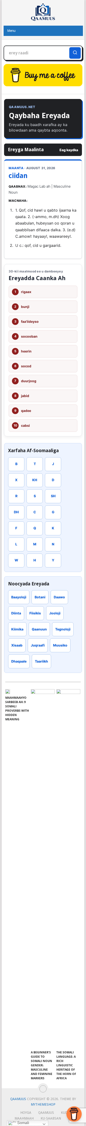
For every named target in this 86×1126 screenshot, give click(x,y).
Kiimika (17, 629)
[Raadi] (75, 53)
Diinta (16, 613)
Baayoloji (18, 597)
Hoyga (25, 1112)
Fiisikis (35, 613)
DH (16, 512)
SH (53, 496)
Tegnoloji (62, 629)
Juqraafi (38, 645)
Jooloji (54, 613)
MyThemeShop (43, 1104)
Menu (11, 31)
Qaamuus (18, 1099)
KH (34, 480)
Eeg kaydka (68, 150)
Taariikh (41, 661)
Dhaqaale (19, 661)
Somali (22, 1123)
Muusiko (60, 645)
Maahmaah (24, 1118)
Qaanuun (39, 629)
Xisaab (16, 645)
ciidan (18, 176)
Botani (40, 597)
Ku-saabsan (51, 1118)
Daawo (59, 597)
